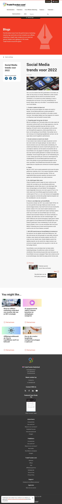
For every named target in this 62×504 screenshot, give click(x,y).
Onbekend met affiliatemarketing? (31, 482)
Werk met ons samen (31, 487)
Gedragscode (31, 470)
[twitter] (25, 391)
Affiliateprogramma (31, 467)
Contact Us (31, 380)
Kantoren (31, 460)
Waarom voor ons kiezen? (31, 426)
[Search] (48, 14)
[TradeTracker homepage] (14, 4)
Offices (31, 463)
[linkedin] (33, 391)
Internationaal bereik (31, 431)
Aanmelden (31, 448)
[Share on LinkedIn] (14, 78)
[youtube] (37, 391)
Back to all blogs (9, 57)
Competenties (31, 422)
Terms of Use (31, 472)
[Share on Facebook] (6, 78)
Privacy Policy (31, 475)
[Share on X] (10, 78)
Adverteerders (10, 9)
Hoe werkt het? (31, 424)
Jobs (25, 14)
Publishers (19, 9)
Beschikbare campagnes (31, 450)
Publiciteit (50, 9)
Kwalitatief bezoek (31, 429)
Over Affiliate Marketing (31, 9)
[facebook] (29, 391)
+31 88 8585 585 (31, 382)
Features (41, 9)
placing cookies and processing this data (17, 499)
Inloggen (31, 434)
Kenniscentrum (16, 14)
